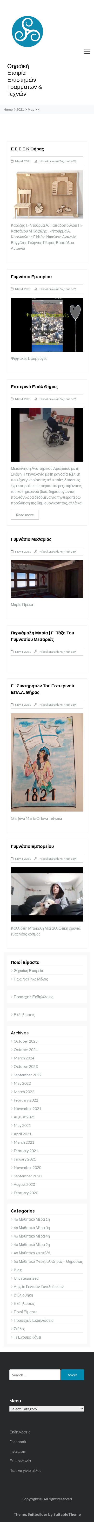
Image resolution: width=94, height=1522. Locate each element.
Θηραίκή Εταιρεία (28, 970)
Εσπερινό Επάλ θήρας (34, 386)
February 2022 (26, 1100)
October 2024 (26, 1049)
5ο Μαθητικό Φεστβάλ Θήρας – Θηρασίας (48, 1261)
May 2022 (22, 1083)
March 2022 (24, 1091)
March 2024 (24, 1058)
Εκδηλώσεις (24, 1014)
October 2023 (26, 1066)
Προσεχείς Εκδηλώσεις (33, 996)
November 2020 (27, 1167)
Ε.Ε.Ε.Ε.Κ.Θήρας (27, 148)
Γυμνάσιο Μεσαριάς (31, 539)
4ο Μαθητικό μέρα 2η (32, 1244)
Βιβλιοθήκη (23, 1295)
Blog (18, 1269)
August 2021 (24, 1117)
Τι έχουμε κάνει (27, 1337)
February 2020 (26, 1192)
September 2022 (27, 1074)
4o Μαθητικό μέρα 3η (32, 1227)
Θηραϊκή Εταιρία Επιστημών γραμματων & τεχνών (24, 80)
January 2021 (25, 1159)
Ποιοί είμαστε (25, 1311)
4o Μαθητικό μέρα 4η (32, 1236)
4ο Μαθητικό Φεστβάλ (32, 1253)
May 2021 (22, 1125)
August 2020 (24, 1184)
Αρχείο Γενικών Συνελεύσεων (39, 1286)
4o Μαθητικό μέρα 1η (32, 1219)
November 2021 (27, 1108)
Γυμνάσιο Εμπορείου (32, 846)
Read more (25, 514)
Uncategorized (26, 1278)
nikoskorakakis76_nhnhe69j (58, 161)
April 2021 (22, 1133)
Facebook (17, 1441)
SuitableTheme (67, 1514)
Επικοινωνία (20, 1460)
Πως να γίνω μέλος (31, 979)
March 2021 (24, 1142)
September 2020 (27, 1176)
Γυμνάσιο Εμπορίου (31, 276)
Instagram (17, 1451)
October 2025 (26, 1041)
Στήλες (19, 1328)
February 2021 (26, 1150)
